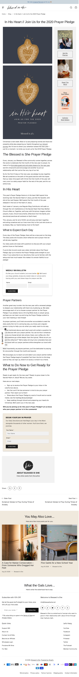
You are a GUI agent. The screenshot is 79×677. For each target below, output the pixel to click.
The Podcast (67, 645)
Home (4, 14)
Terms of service (46, 673)
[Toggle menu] (3, 7)
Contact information (71, 673)
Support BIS (6, 628)
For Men (5, 649)
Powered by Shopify (47, 660)
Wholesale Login (7, 642)
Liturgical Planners (38, 2)
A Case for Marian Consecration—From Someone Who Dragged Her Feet (18, 565)
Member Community (70, 649)
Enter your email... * (10, 610)
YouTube (66, 628)
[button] (2, 338)
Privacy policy (34, 673)
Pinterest (66, 638)
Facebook (66, 632)
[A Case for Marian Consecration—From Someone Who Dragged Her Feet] (20, 543)
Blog (9, 14)
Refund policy (24, 673)
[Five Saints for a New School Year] (59, 543)
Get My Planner (65, 54)
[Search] (71, 7)
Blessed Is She (35, 660)
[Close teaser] (5, 329)
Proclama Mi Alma (8, 645)
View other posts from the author (28, 476)
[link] (10, 488)
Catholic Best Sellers (65, 119)
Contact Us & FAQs (8, 635)
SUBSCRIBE (12, 291)
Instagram (66, 635)
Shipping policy (58, 673)
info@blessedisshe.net (48, 602)
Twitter (65, 642)
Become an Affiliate (8, 638)
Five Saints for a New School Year (57, 563)
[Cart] (76, 7)
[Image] (65, 39)
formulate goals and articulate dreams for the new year (30, 165)
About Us (5, 632)
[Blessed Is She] (17, 7)
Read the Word (65, 83)
